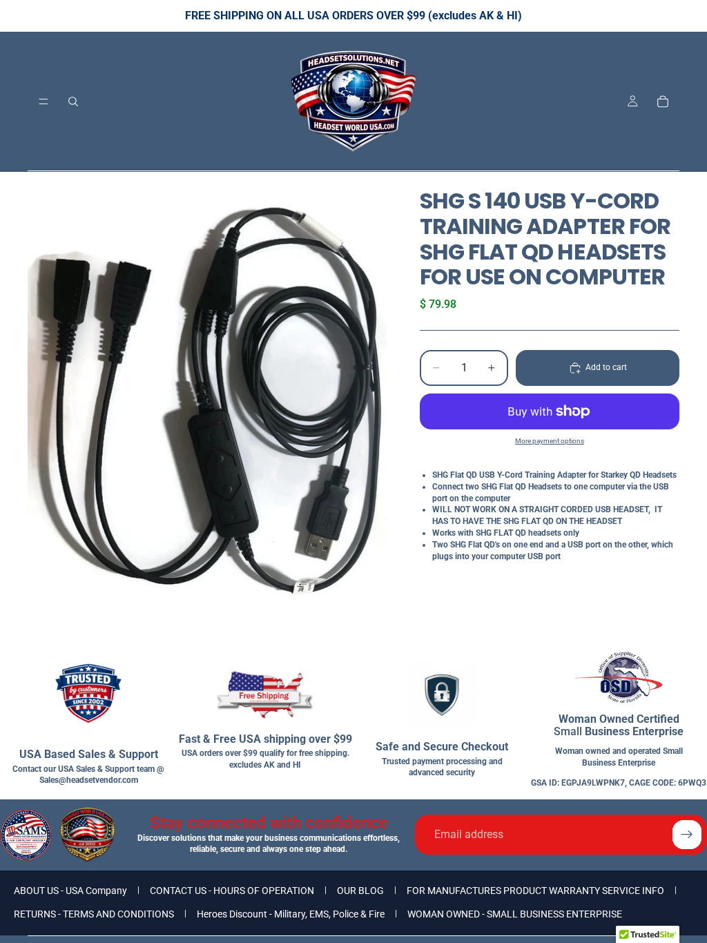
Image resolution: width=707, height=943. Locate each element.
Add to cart (606, 367)
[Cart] (663, 101)
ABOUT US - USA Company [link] (70, 890)
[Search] (73, 101)
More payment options (549, 441)
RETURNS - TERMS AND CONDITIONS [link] (94, 914)
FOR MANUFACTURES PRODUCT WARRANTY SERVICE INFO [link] (535, 890)
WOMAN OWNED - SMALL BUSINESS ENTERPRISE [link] (514, 914)
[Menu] (43, 101)
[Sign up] (686, 834)
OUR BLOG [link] (360, 890)
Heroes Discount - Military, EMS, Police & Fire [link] (291, 914)
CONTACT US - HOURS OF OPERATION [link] (232, 890)
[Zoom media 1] (207, 411)
